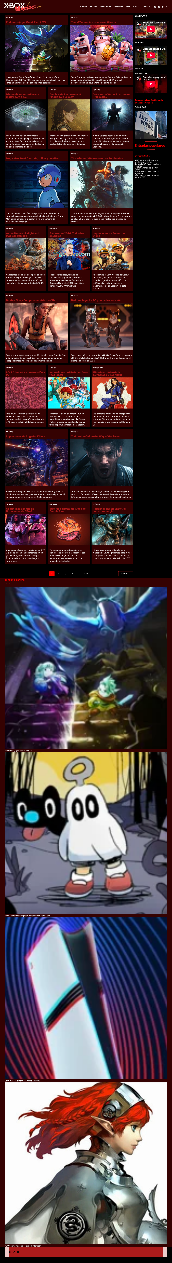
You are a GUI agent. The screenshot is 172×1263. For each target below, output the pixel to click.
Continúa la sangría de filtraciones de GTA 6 (20, 510)
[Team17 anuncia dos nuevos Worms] (101, 48)
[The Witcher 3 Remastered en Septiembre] (101, 184)
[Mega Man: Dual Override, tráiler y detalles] (36, 184)
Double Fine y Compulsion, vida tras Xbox (32, 300)
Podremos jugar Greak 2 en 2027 (26, 22)
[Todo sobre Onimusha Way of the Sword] (101, 462)
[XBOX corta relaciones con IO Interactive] (86, 1163)
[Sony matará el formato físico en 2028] (86, 998)
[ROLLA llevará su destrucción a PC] (25, 393)
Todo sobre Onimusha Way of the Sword (96, 436)
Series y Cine (105, 6)
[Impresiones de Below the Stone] (112, 253)
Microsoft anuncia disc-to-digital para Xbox (22, 95)
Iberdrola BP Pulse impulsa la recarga (148, 165)
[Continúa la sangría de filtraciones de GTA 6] (25, 529)
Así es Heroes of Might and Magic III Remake (22, 234)
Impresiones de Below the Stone (109, 234)
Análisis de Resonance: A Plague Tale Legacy (65, 95)
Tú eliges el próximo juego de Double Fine (67, 510)
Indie (128, 6)
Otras (136, 6)
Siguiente (125, 574)
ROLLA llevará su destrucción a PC (25, 373)
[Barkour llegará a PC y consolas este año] (101, 326)
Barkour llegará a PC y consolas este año (96, 300)
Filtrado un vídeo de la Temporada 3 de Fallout (107, 373)
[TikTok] (163, 7)
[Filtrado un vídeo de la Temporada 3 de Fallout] (112, 393)
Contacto (146, 6)
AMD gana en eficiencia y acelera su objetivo (146, 161)
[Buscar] (167, 7)
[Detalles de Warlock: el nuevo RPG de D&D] (112, 115)
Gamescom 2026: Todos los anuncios (66, 234)
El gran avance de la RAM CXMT (146, 169)
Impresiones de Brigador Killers (25, 436)
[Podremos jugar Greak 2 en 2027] (36, 48)
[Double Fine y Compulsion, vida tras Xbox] (36, 326)
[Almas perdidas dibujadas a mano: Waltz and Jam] (86, 833)
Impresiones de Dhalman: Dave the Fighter (68, 373)
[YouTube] (159, 7)
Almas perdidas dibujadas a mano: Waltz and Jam (27, 915)
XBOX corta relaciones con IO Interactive (24, 1246)
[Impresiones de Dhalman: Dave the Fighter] (69, 393)
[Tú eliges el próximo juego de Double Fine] (69, 529)
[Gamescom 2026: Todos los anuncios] (69, 253)
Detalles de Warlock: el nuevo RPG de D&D (111, 95)
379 (86, 574)
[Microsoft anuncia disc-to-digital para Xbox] (25, 115)
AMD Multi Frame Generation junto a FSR (148, 176)
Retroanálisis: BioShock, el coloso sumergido (109, 510)
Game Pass (118, 6)
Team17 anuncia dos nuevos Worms (93, 22)
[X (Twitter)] (155, 7)
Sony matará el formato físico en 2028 (22, 1081)
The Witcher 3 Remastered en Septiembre (97, 158)
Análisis (93, 6)
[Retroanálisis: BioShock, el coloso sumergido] (112, 529)
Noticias (83, 6)
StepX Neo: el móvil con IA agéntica (147, 172)
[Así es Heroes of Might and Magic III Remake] (25, 253)
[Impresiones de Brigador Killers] (36, 462)
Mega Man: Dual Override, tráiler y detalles (32, 158)
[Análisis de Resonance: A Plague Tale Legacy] (69, 115)
